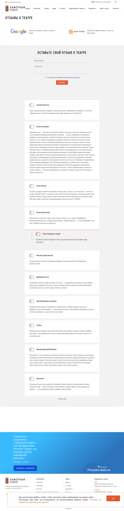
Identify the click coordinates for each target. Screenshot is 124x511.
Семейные (39, 485)
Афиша (27, 8)
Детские (39, 489)
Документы (69, 489)
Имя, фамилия (38, 60)
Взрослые (39, 482)
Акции (54, 8)
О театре (68, 485)
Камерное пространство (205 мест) (47, 492)
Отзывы (46, 8)
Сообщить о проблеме (25, 468)
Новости (68, 492)
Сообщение (38, 66)
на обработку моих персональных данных (68, 77)
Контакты (116, 8)
